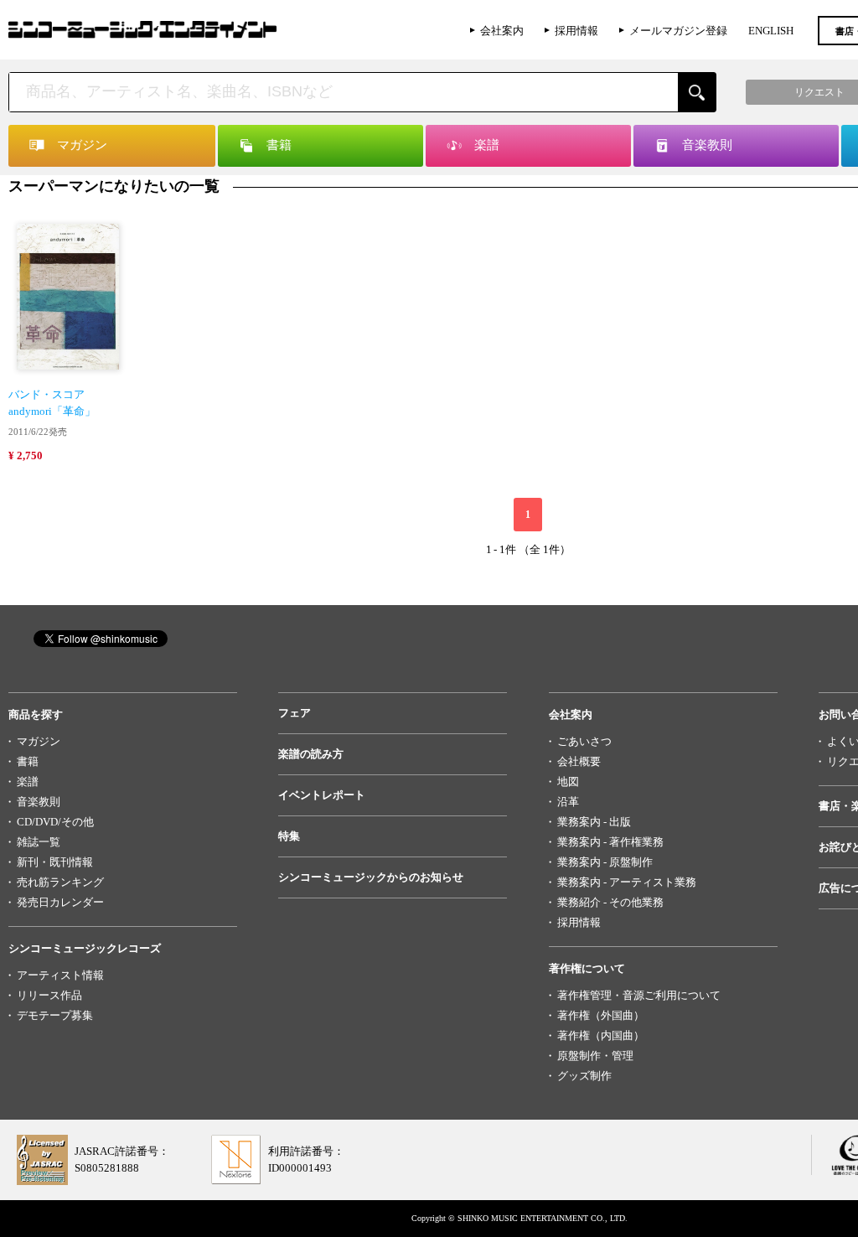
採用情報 (576, 30)
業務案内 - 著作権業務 (610, 842)
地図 (568, 781)
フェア (294, 712)
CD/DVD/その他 (55, 821)
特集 (289, 836)
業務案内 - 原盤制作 (605, 862)
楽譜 (28, 781)
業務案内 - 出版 (594, 821)
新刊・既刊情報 (55, 862)
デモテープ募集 (55, 1015)
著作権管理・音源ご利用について (639, 995)
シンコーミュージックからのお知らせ (370, 877)
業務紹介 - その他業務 (610, 902)
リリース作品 (49, 995)
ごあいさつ (584, 741)
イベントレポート (321, 795)
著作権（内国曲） (600, 1035)
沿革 (568, 801)
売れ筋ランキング (60, 882)
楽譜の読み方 (311, 754)
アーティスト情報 (60, 975)
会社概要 (579, 761)
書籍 (28, 761)
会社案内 (502, 30)
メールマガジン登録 (678, 30)
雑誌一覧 (38, 842)
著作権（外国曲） (600, 1015)
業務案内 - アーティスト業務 (626, 882)
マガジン (38, 741)
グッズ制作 (584, 1075)
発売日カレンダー (60, 902)
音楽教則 (38, 801)
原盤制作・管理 (595, 1055)
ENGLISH (770, 30)
